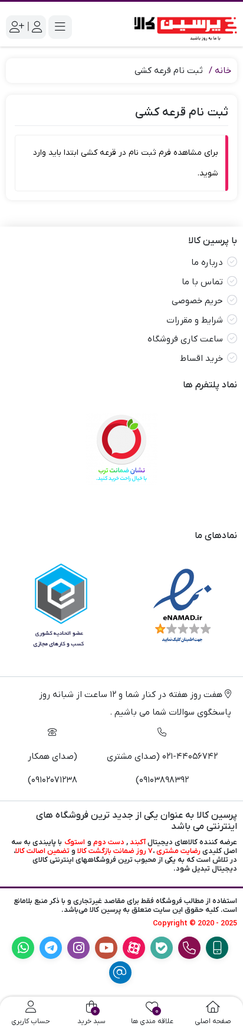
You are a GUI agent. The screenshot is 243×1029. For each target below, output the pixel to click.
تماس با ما (202, 282)
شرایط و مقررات (194, 320)
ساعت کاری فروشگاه (185, 339)
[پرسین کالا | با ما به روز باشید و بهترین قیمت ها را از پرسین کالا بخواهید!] (182, 27)
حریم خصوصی (197, 301)
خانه (223, 71)
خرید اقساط (201, 358)
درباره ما (207, 262)
